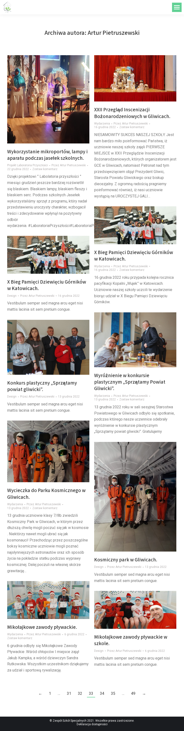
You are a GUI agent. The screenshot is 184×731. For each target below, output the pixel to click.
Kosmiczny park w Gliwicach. (125, 559)
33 (91, 693)
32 (80, 693)
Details (55, 255)
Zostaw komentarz (45, 169)
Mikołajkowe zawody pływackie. (42, 627)
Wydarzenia (102, 123)
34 (102, 693)
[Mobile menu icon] (177, 7)
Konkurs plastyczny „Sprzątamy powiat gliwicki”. (42, 386)
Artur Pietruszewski (114, 32)
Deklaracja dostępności (92, 724)
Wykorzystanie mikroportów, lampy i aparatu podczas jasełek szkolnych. (47, 154)
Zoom (42, 255)
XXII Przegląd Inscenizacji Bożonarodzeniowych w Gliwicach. (132, 112)
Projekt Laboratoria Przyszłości (27, 165)
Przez (69, 165)
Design (12, 295)
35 (113, 693)
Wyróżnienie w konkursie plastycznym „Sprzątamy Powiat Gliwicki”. (129, 382)
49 (133, 693)
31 (69, 693)
